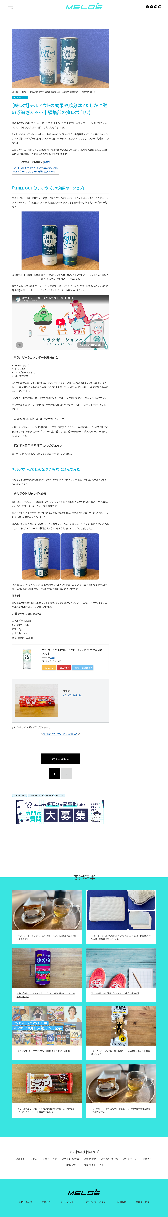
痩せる (148, 1159)
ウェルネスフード (18, 795)
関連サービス (142, 1202)
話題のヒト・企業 (93, 1165)
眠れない (71, 1165)
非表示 (47, 162)
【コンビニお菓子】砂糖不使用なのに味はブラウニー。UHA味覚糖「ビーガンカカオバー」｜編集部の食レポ (46, 1110)
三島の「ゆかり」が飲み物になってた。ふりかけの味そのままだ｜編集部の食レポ (46, 995)
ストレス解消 (71, 1159)
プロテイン (131, 1159)
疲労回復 (91, 1159)
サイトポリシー (68, 1202)
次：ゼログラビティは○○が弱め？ (60, 734)
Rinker (52, 657)
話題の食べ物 (110, 1159)
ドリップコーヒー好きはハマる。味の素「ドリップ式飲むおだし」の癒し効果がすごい (46, 937)
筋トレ (21, 1159)
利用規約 (121, 1202)
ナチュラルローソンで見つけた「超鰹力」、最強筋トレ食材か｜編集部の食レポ (120, 1053)
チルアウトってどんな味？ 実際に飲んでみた (34, 171)
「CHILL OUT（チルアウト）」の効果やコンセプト (35, 168)
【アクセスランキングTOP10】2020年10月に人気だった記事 (43, 1051)
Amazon (49, 668)
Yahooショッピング (82, 667)
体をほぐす (50, 1159)
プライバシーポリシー (96, 1202)
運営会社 (46, 1202)
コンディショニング (35, 795)
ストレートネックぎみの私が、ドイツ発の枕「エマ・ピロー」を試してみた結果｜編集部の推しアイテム (121, 937)
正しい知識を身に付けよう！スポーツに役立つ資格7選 (115, 993)
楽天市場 (63, 667)
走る (34, 1159)
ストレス (48, 795)
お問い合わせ (25, 1202)
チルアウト (59, 795)
